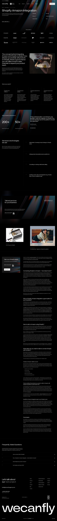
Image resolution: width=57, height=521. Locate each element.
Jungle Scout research (33, 257)
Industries (28, 3)
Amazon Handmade (42, 393)
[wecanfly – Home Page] (5, 4)
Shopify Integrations (7, 7)
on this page (29, 391)
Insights (36, 3)
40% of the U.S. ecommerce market (33, 259)
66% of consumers (46, 310)
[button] (23, 3)
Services (23, 3)
